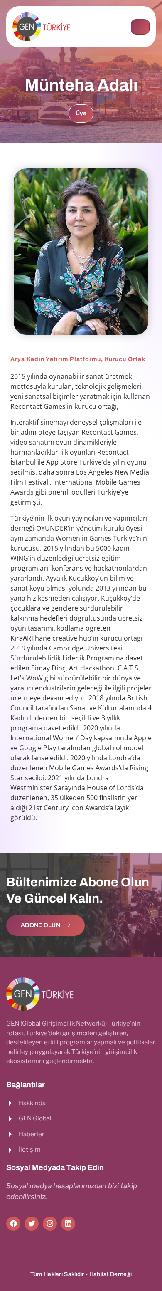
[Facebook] (13, 1224)
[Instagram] (50, 1224)
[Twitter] (32, 1224)
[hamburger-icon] (140, 27)
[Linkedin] (68, 1224)
